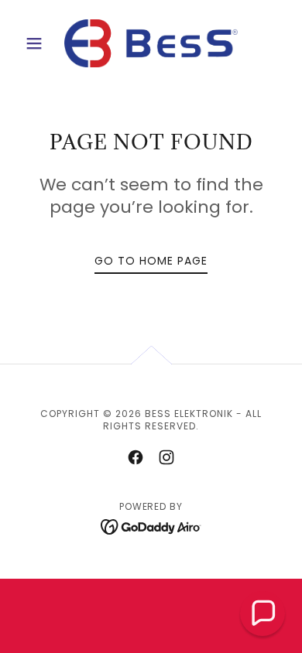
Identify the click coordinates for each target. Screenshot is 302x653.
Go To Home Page (151, 260)
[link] (151, 43)
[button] (38, 43)
